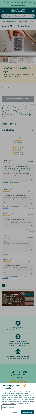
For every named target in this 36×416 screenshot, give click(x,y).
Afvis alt (14, 412)
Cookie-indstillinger (9, 407)
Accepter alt (27, 412)
